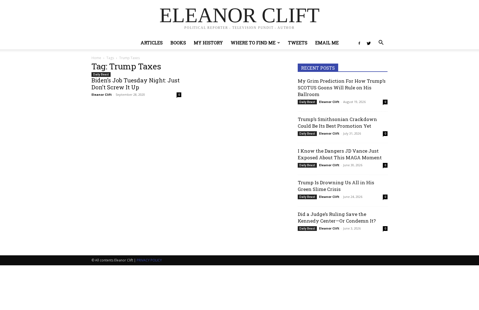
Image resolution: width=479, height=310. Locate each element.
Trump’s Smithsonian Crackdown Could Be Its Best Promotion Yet (337, 122)
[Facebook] (359, 42)
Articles (152, 43)
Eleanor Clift (101, 94)
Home (96, 58)
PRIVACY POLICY (149, 260)
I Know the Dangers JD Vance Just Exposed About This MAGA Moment (340, 154)
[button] (381, 43)
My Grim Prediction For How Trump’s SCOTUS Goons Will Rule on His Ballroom (342, 87)
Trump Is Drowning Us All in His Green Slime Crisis (336, 185)
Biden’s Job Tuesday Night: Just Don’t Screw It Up (135, 83)
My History (208, 43)
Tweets (297, 43)
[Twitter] (369, 42)
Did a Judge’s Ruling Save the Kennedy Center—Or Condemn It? (337, 217)
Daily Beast (101, 74)
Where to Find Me (253, 43)
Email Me (327, 43)
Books (178, 43)
